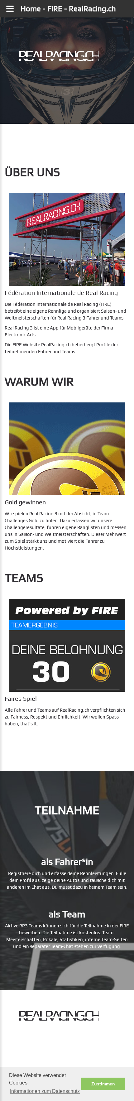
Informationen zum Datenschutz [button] (45, 1091)
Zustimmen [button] (103, 1083)
